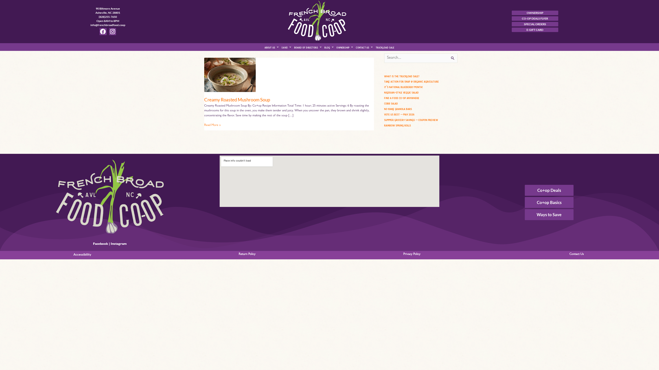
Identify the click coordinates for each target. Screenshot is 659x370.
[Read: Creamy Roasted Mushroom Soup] (230, 75)
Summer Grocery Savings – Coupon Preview (411, 119)
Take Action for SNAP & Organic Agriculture (411, 81)
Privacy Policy (411, 254)
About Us (270, 47)
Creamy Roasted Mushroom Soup (237, 99)
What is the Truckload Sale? (401, 75)
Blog (327, 47)
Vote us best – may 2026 (399, 114)
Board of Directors (306, 47)
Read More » (212, 125)
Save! (285, 47)
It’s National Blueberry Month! (403, 86)
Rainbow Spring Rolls (397, 125)
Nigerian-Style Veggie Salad (401, 92)
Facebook (100, 244)
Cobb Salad (391, 103)
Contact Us (362, 47)
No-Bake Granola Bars (398, 108)
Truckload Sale (385, 47)
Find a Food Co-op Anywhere (401, 97)
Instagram (119, 244)
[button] (272, 47)
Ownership (343, 47)
